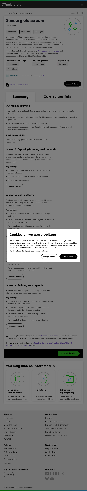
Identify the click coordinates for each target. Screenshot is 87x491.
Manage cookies (49, 256)
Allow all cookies (68, 256)
